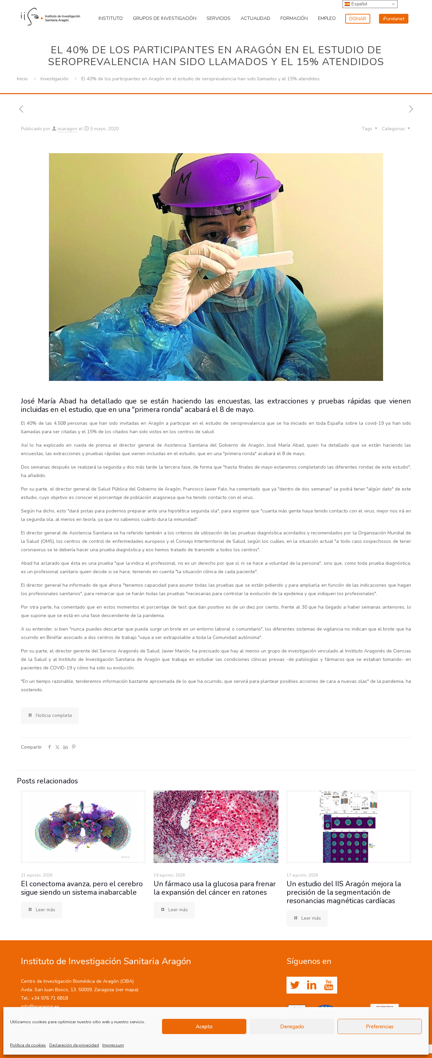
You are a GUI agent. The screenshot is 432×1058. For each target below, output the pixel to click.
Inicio (22, 79)
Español (358, 3)
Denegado (292, 1026)
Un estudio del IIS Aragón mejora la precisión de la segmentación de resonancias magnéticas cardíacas (344, 892)
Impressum (113, 1045)
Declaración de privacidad (74, 1045)
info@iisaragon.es (40, 1006)
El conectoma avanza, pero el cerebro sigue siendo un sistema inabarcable (82, 888)
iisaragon (67, 129)
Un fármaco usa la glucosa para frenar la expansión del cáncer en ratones (215, 888)
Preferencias (380, 1026)
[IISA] (50, 15)
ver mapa (127, 989)
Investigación (54, 79)
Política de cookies (28, 1045)
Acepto (204, 1026)
